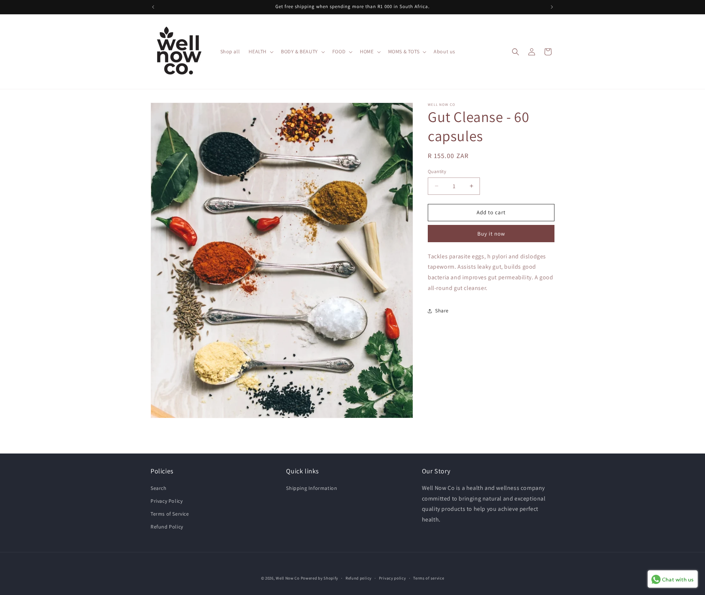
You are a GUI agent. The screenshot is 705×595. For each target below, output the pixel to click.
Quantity (437, 171)
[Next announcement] (552, 7)
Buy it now (491, 233)
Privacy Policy (166, 501)
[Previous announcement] (153, 7)
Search (159, 488)
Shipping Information (311, 488)
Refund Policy (167, 526)
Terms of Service (170, 513)
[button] (260, 51)
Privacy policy (392, 577)
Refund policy (359, 577)
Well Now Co (288, 578)
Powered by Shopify (320, 578)
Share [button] (442, 310)
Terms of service (428, 577)
